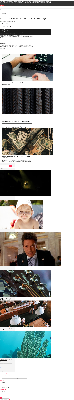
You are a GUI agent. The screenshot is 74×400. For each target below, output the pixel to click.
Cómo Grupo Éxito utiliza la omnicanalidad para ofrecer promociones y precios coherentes (17, 123)
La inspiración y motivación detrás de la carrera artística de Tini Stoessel (6, 299)
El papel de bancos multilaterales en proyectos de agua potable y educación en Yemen (15, 375)
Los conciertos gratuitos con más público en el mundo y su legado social (7, 198)
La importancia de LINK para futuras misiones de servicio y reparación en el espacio (7, 365)
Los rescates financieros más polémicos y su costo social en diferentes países (14, 82)
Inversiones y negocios (3, 15)
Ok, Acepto (2, 5)
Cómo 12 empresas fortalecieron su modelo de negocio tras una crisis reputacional (14, 378)
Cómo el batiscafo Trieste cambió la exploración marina (6, 360)
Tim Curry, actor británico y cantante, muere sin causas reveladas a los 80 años (7, 268)
